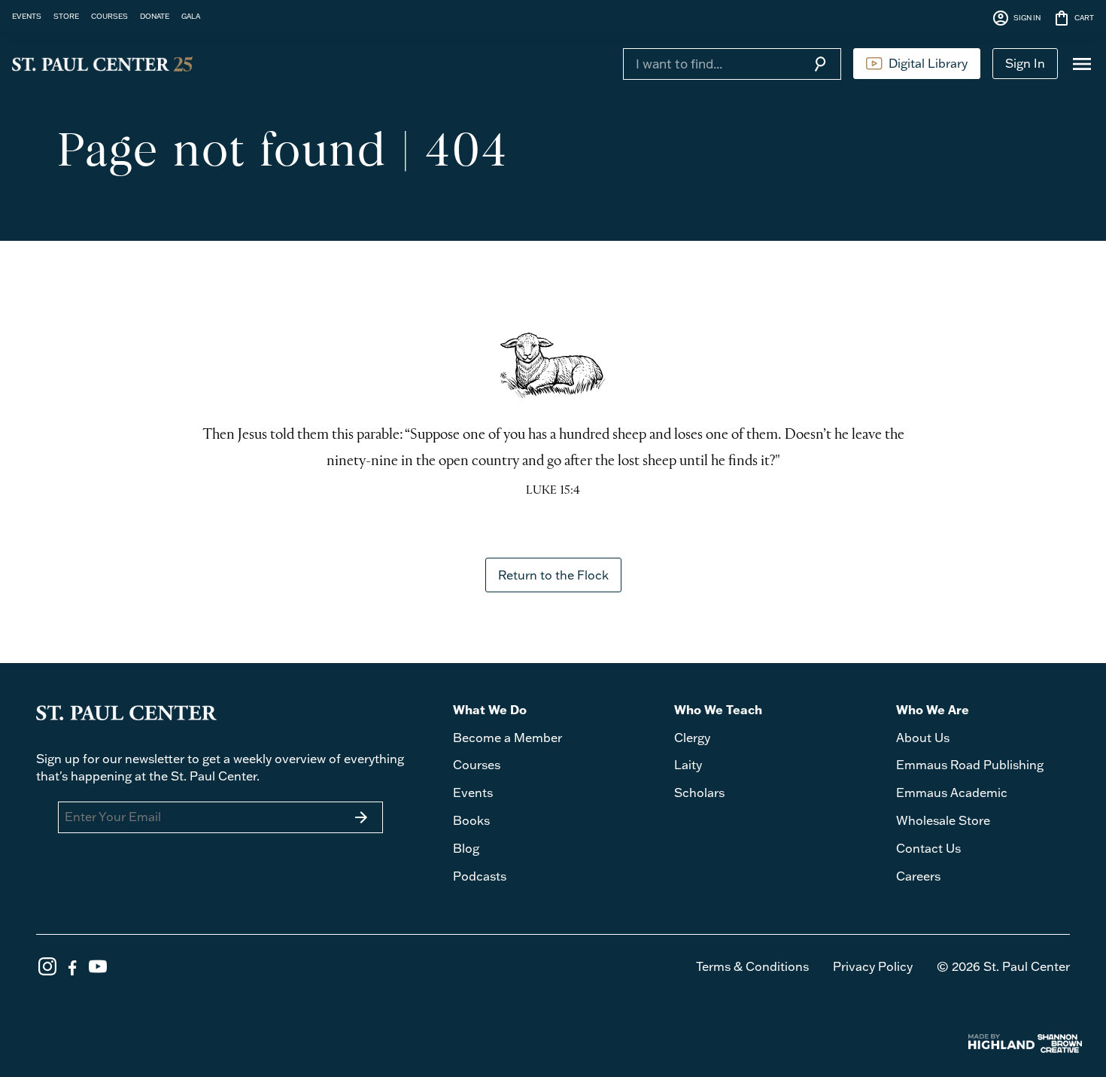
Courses (476, 764)
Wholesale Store (943, 820)
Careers (918, 876)
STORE (66, 15)
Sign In (1025, 63)
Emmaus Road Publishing (970, 764)
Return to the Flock (553, 575)
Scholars (699, 792)
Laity (688, 764)
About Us (923, 737)
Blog (466, 848)
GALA (190, 15)
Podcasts (479, 876)
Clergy (692, 737)
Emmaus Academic (951, 792)
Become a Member (507, 737)
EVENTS (26, 15)
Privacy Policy (873, 966)
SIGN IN (1016, 18)
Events (473, 792)
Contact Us (928, 848)
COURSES (109, 15)
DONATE (154, 15)
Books (471, 820)
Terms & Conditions (752, 966)
